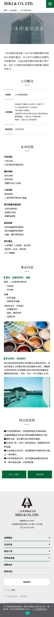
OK (27, 613)
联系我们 (27, 582)
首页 (5, 10)
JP (5, 590)
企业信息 (13, 10)
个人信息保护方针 (11, 596)
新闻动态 (8, 571)
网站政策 (23, 596)
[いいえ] (50, 610)
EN (8, 590)
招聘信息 (8, 564)
